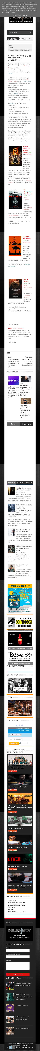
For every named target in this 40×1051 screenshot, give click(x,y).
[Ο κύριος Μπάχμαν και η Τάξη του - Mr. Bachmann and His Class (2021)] (20, 874)
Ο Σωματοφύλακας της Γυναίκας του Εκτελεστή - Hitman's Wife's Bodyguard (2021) (20, 807)
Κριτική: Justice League (21, 1028)
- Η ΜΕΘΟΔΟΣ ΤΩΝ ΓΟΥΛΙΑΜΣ (16, 903)
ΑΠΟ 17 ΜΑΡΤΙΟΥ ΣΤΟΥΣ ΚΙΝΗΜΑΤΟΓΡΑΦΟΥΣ (16, 751)
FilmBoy (19, 1043)
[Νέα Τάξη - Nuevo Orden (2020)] (20, 856)
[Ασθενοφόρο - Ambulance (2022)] (20, 776)
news (11, 47)
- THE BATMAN (12, 900)
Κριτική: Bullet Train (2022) (16, 768)
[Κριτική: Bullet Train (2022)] (20, 757)
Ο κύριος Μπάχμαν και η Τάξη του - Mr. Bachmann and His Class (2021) (20, 886)
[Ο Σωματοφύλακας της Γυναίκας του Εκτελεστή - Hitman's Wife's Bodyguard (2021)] (20, 795)
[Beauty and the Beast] (20, 715)
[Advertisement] (23, 26)
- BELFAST (11, 909)
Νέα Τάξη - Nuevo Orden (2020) (17, 866)
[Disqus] (20, 453)
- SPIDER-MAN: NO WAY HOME (16, 912)
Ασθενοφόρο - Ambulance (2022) (18, 787)
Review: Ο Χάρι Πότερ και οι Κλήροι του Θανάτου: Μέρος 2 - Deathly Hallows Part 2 (24, 997)
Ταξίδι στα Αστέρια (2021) (16, 828)
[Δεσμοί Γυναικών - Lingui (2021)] (20, 837)
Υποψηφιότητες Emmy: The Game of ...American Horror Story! (24, 490)
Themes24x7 (26, 1045)
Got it (25, 15)
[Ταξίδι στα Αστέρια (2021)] (20, 818)
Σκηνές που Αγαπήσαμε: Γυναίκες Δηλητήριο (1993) (24, 548)
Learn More (17, 15)
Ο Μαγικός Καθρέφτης (21, 1005)
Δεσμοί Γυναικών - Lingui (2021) (17, 847)
